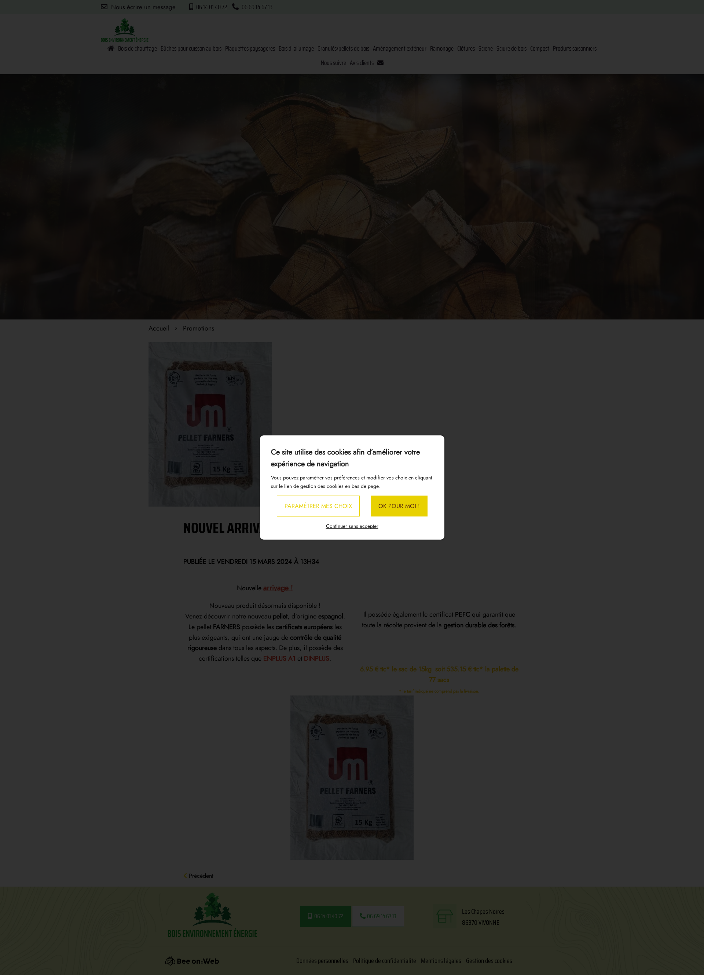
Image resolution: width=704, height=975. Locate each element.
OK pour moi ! (399, 506)
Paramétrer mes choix (318, 506)
